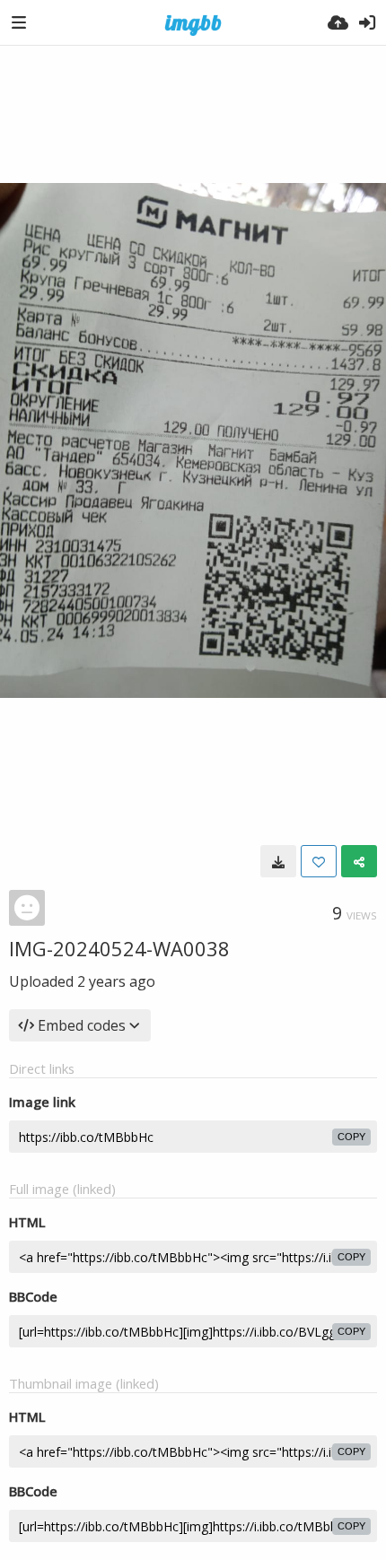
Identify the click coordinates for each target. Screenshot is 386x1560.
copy (351, 1136)
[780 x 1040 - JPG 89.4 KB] (278, 861)
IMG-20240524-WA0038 (119, 948)
